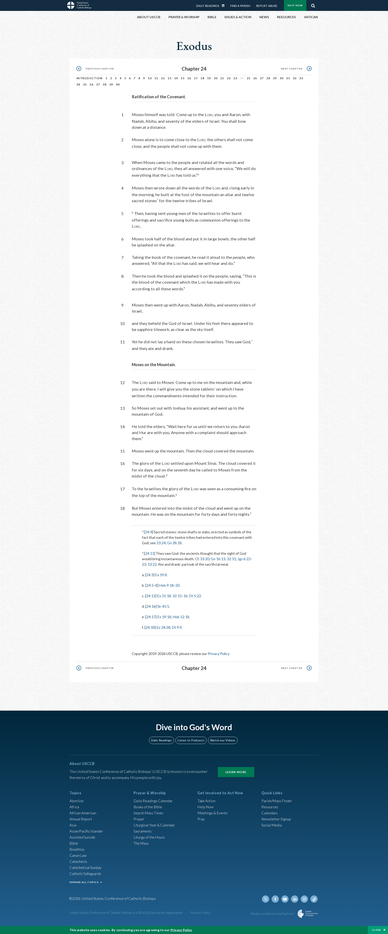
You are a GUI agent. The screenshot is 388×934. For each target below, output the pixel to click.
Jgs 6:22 (243, 559)
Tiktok (314, 899)
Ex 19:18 (164, 617)
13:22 (152, 564)
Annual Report (81, 819)
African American (83, 813)
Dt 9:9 (177, 627)
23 (235, 78)
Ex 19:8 (161, 575)
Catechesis (78, 861)
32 (295, 78)
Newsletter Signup (276, 819)
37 (98, 84)
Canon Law (78, 855)
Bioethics (77, 849)
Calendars (269, 813)
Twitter (265, 899)
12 (163, 78)
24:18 (150, 627)
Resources (269, 807)
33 (301, 78)
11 (156, 78)
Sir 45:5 (163, 606)
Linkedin (294, 899)
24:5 (149, 585)
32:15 (176, 596)
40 (118, 84)
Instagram (304, 899)
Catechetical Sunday (85, 867)
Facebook (275, 899)
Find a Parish (240, 5)
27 (262, 78)
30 (282, 78)
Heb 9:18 (166, 585)
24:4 (148, 532)
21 (222, 78)
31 (288, 78)
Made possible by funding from (272, 913)
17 (196, 78)
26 (255, 78)
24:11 (149, 553)
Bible (74, 843)
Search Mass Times (148, 813)
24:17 (150, 617)
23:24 (161, 543)
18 (202, 78)
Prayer (139, 819)
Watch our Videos (222, 740)
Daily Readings (207, 5)
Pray (201, 819)
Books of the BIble (148, 807)
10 (150, 78)
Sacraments (143, 831)
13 (169, 78)
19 (209, 78)
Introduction (89, 78)
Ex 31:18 (164, 596)
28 (268, 78)
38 (104, 84)
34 (78, 84)
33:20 (204, 559)
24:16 (150, 606)
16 (189, 78)
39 (111, 84)
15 (183, 78)
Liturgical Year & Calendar (154, 825)
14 (176, 78)
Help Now (295, 5)
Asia (73, 825)
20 (216, 78)
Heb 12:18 (181, 617)
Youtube (285, 899)
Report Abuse (266, 5)
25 (249, 78)
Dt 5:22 (195, 596)
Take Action (206, 801)
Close (376, 929)
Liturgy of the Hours (149, 837)
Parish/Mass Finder (276, 801)
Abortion (77, 801)
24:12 (150, 596)
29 (275, 78)
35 (85, 84)
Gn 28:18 (174, 543)
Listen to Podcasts (191, 740)
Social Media (271, 825)
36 (91, 84)
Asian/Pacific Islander (86, 831)
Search (313, 5)
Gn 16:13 (218, 559)
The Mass (141, 843)
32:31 (231, 559)
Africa (74, 807)
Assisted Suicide (82, 837)
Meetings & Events (212, 813)
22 (229, 78)
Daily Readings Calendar (224, 6)
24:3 (149, 575)
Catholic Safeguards (85, 873)
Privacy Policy (219, 653)
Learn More (236, 772)
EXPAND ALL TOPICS (84, 882)
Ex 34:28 (163, 627)
